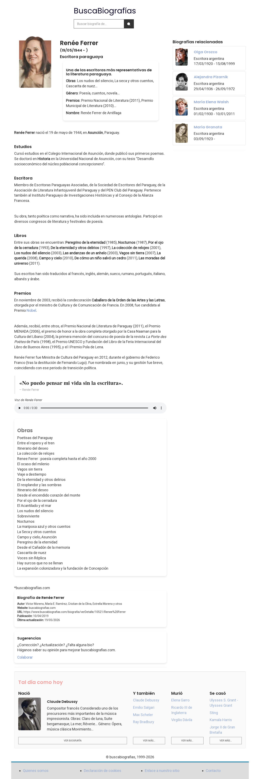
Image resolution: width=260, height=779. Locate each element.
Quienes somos (36, 770)
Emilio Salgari (143, 707)
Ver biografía (72, 740)
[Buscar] (129, 23)
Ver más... (149, 740)
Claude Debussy (146, 700)
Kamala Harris (221, 720)
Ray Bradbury (143, 722)
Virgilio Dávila (181, 720)
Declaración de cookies (102, 770)
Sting (214, 713)
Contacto (213, 770)
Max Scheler (143, 715)
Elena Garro (180, 700)
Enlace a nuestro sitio (162, 770)
